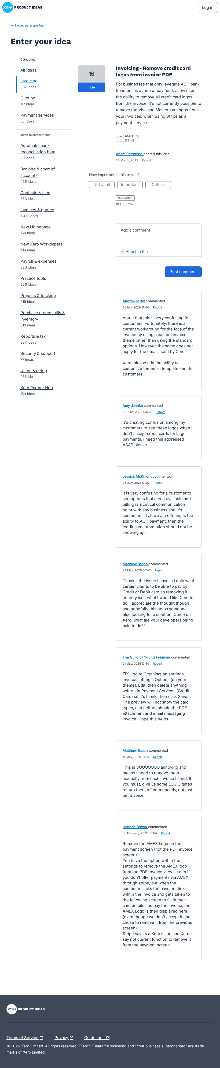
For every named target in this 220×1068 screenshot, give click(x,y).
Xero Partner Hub (36, 387)
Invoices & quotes (37, 209)
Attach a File (137, 251)
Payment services (37, 115)
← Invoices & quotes (27, 25)
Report (157, 307)
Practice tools (33, 278)
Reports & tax (33, 336)
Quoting (27, 98)
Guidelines (95, 1037)
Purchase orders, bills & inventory (42, 316)
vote (92, 87)
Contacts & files (35, 192)
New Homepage (35, 226)
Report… (147, 160)
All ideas (28, 70)
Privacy (61, 1037)
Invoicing (29, 80)
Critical (161, 185)
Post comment (183, 271)
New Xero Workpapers (41, 244)
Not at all (104, 185)
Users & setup (33, 370)
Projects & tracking (38, 295)
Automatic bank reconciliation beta (37, 148)
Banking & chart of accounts (37, 172)
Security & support (37, 353)
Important (132, 185)
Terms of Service (22, 1037)
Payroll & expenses (38, 261)
